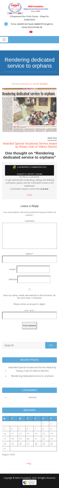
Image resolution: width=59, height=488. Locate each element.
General (32, 397)
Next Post (52, 138)
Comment (29, 221)
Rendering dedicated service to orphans (32, 376)
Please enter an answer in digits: (29, 304)
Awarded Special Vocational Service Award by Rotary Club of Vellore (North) (30, 145)
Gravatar (44, 188)
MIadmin (44, 84)
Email (12, 269)
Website (13, 279)
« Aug (28, 463)
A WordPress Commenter (29, 167)
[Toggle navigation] (4, 40)
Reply (29, 195)
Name (29, 253)
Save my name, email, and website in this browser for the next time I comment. (29, 296)
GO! (51, 345)
